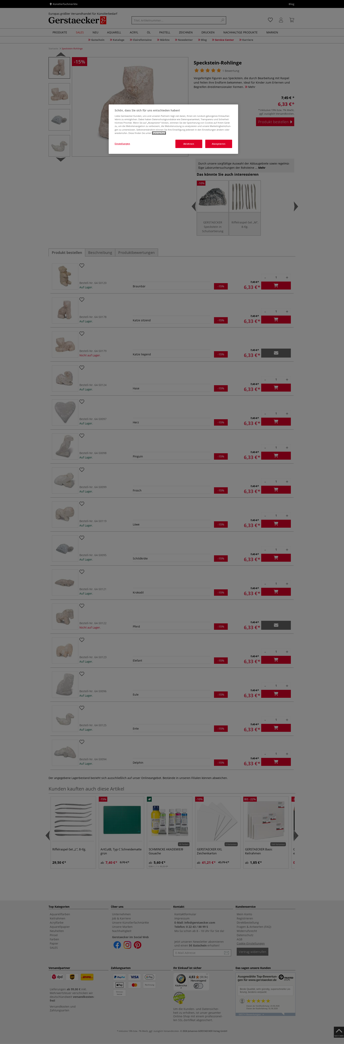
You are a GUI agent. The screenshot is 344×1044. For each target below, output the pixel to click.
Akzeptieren (218, 143)
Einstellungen (122, 143)
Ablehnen (188, 143)
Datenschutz (159, 133)
